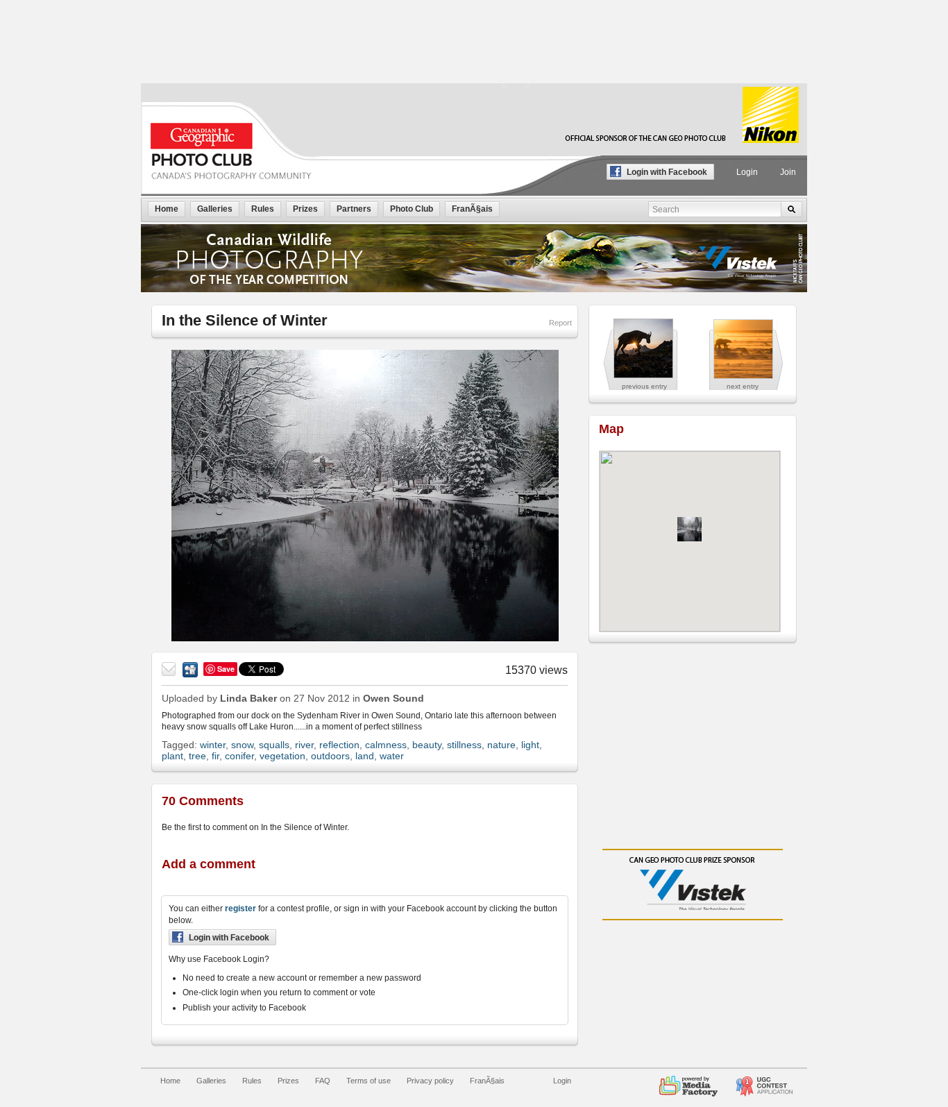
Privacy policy (430, 1080)
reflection (339, 744)
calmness (386, 744)
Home (170, 1080)
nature (501, 744)
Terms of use (368, 1080)
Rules (252, 1080)
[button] (689, 529)
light (530, 744)
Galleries (211, 1080)
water (392, 755)
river (304, 744)
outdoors (330, 755)
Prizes (288, 1080)
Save (226, 669)
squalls (274, 744)
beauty (426, 744)
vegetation (282, 755)
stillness (464, 744)
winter (213, 744)
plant (172, 755)
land (364, 755)
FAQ (322, 1080)
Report (560, 323)
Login (747, 172)
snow (242, 744)
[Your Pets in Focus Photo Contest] (764, 1080)
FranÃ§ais (487, 1080)
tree (197, 755)
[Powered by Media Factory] (688, 1080)
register (240, 908)
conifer (239, 755)
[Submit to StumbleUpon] (190, 669)
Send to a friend (169, 669)
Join (788, 172)
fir (215, 755)
